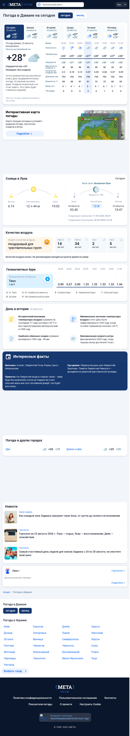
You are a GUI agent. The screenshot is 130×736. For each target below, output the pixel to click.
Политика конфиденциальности (32, 697)
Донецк (8, 632)
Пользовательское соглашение (78, 697)
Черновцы (10, 658)
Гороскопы (117, 570)
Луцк (94, 658)
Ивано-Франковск (72, 658)
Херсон (95, 639)
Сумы (94, 645)
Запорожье (39, 632)
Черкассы (68, 645)
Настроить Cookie (90, 704)
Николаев (97, 632)
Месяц (80, 15)
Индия (6, 592)
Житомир (9, 651)
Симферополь (70, 639)
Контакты (110, 697)
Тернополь (39, 658)
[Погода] (64, 687)
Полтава (9, 645)
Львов (66, 632)
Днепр (66, 626)
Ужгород (9, 664)
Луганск (8, 639)
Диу (8, 449)
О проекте (66, 704)
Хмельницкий (41, 651)
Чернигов (38, 645)
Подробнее (23, 133)
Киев (7, 626)
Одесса (95, 626)
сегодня (10, 610)
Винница (38, 639)
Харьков (38, 626)
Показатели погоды (40, 704)
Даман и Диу (74, 449)
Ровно (95, 651)
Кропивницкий (70, 651)
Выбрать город (13, 671)
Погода (28, 4)
